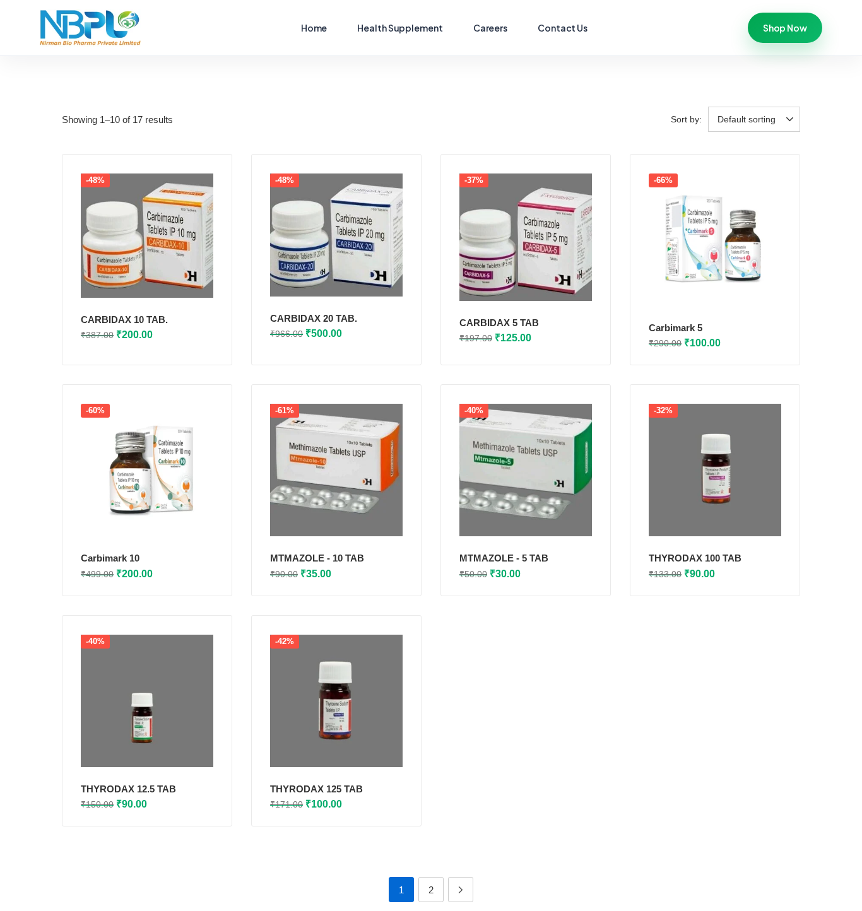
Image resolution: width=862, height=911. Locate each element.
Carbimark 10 (110, 558)
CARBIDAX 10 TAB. (124, 319)
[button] (756, 119)
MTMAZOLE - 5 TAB (503, 558)
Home (314, 27)
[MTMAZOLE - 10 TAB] (336, 470)
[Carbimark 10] (147, 470)
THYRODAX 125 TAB (316, 789)
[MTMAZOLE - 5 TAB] (525, 470)
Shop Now (785, 27)
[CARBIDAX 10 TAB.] (147, 235)
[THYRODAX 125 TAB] (336, 701)
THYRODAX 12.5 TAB (128, 789)
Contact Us (562, 27)
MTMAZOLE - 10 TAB (317, 558)
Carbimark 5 (675, 327)
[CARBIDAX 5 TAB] (525, 237)
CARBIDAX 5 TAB (499, 322)
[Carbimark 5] (715, 239)
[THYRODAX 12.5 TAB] (147, 701)
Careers (490, 27)
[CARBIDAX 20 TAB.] (336, 235)
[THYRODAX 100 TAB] (715, 470)
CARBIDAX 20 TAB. (313, 318)
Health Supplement (399, 27)
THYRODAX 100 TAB (695, 558)
